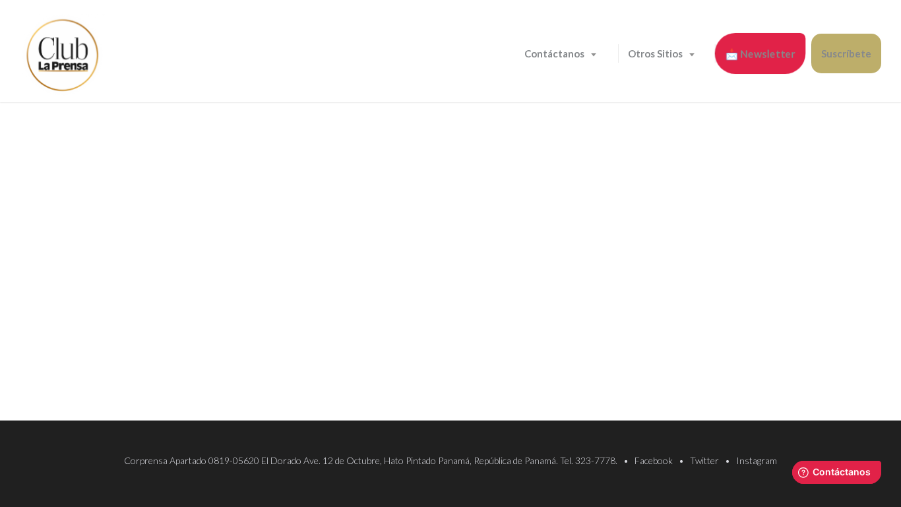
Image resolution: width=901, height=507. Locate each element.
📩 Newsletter (760, 54)
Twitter (704, 460)
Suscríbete (846, 53)
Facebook (654, 460)
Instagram (756, 460)
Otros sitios (655, 53)
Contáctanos (554, 53)
